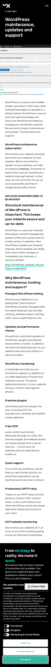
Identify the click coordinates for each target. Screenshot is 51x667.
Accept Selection (25, 651)
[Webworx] (2, 6)
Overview (38, 586)
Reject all (25, 643)
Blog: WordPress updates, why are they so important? (24, 266)
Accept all (25, 659)
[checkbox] (12, 626)
